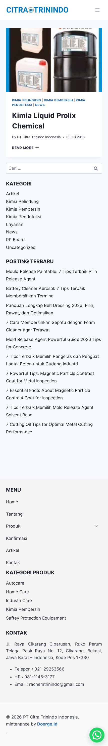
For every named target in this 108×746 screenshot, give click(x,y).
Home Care (17, 591)
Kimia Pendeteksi (23, 216)
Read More (25, 148)
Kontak (13, 562)
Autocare (15, 583)
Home (12, 501)
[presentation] (54, 60)
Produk (13, 526)
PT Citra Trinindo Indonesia (39, 137)
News (40, 105)
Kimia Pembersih (58, 100)
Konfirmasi (16, 538)
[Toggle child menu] (96, 526)
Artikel (12, 193)
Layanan (14, 224)
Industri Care (19, 600)
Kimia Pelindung (26, 100)
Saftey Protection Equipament (36, 618)
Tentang (14, 514)
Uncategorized (21, 247)
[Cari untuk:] (54, 168)
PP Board (15, 239)
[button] (96, 735)
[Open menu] (97, 10)
